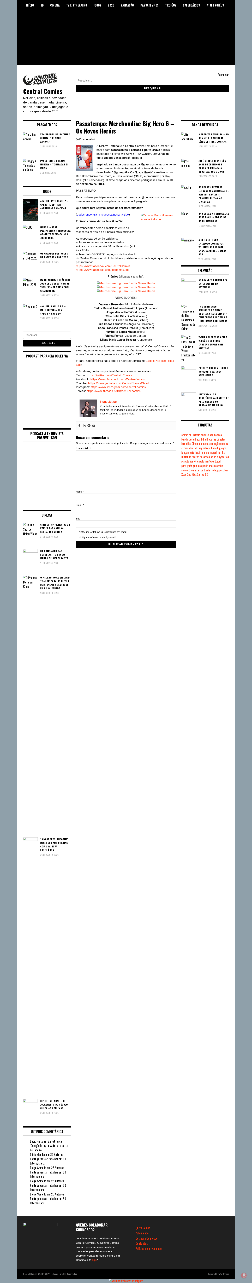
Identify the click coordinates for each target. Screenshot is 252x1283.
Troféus (170, 5)
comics (224, 444)
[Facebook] (79, 426)
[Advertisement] (126, 41)
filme (214, 448)
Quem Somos (142, 1228)
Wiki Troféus (215, 5)
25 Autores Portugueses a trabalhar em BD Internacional (48, 1158)
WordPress (224, 1274)
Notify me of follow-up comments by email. (103, 532)
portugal (216, 461)
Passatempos (149, 5)
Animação (127, 5)
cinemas (205, 444)
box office (186, 444)
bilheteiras (210, 439)
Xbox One (186, 474)
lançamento (187, 452)
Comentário (83, 448)
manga (205, 452)
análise (205, 435)
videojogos (217, 470)
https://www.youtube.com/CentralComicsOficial (118, 383)
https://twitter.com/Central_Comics (109, 375)
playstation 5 (203, 461)
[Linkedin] (84, 426)
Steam (192, 470)
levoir (198, 452)
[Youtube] (93, 426)
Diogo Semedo (38, 1167)
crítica (185, 448)
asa (211, 435)
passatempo (206, 457)
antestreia (194, 435)
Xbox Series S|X (200, 474)
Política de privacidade (148, 1248)
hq (218, 448)
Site (78, 518)
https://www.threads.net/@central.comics (114, 391)
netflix (221, 452)
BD (42, 5)
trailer (207, 470)
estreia (207, 448)
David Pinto (36, 1141)
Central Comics (42, 91)
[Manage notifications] (244, 1275)
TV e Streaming (76, 5)
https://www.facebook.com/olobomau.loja (102, 269)
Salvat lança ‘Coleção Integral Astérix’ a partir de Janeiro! (49, 1145)
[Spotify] (89, 426)
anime (184, 435)
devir (192, 448)
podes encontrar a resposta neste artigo (103, 214)
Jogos (97, 5)
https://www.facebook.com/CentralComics (103, 266)
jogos (223, 448)
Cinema (55, 5)
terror (200, 470)
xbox (225, 470)
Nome (80, 491)
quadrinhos (207, 466)
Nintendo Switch (190, 457)
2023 (111, 5)
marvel (213, 452)
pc (215, 457)
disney (198, 448)
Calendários (191, 5)
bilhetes (221, 439)
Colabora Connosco (146, 1238)
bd (202, 439)
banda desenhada (191, 439)
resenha (218, 466)
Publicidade (142, 1233)
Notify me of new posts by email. (97, 537)
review (184, 470)
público (197, 466)
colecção (215, 444)
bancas (218, 435)
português (186, 466)
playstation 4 (188, 461)
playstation (223, 457)
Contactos (141, 1243)
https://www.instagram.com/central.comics (118, 387)
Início (30, 5)
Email (80, 505)
